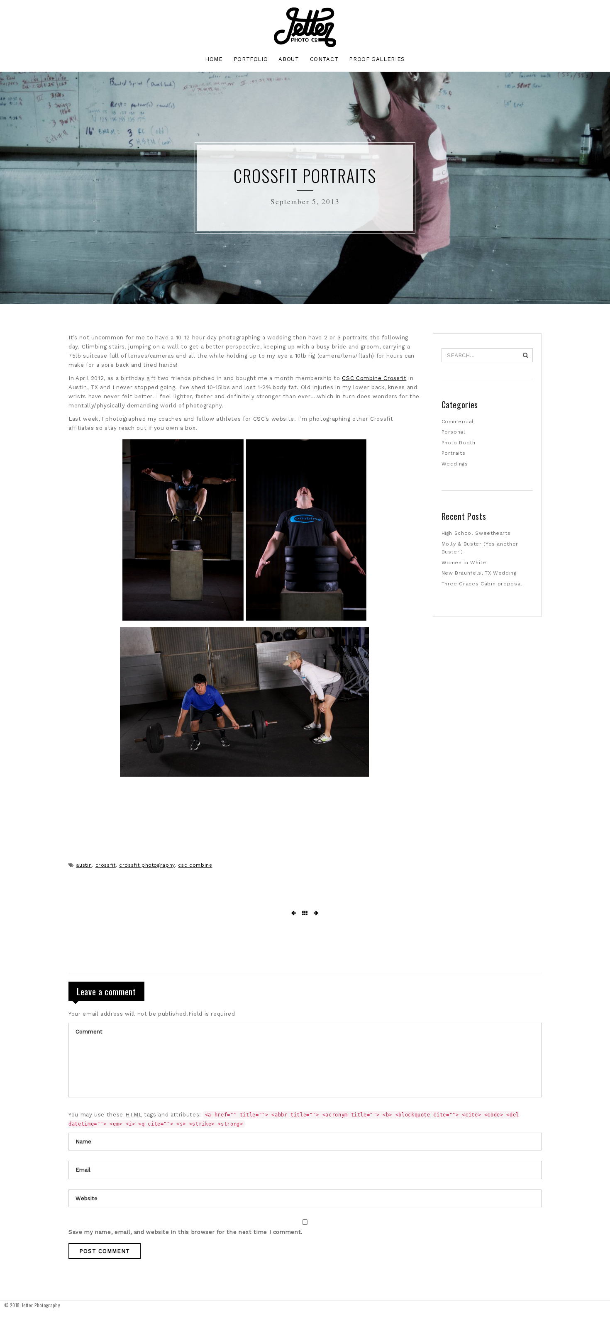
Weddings (455, 464)
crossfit (105, 865)
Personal (454, 432)
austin (84, 865)
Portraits (454, 453)
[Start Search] (525, 355)
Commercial (458, 421)
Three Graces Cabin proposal (482, 584)
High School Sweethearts (476, 533)
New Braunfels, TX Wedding (479, 573)
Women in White (464, 562)
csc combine (195, 865)
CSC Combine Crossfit (374, 378)
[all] (305, 913)
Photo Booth (459, 443)
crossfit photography (147, 865)
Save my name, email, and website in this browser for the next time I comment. (185, 1232)
